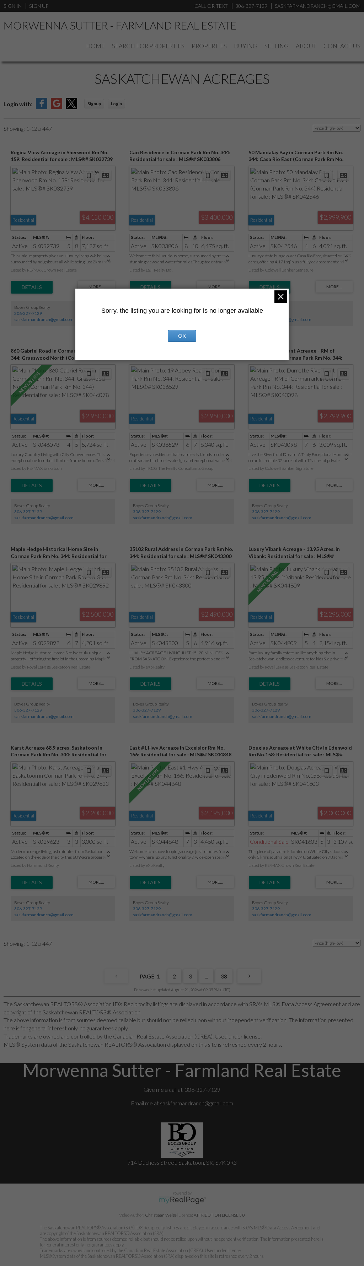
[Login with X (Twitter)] (71, 106)
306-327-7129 (28, 313)
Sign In (13, 6)
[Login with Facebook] (41, 106)
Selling (276, 46)
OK (182, 336)
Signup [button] (94, 103)
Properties (209, 46)
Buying (245, 46)
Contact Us (341, 46)
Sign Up (38, 6)
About (306, 46)
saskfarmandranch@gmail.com (44, 319)
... (206, 976)
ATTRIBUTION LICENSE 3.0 (219, 1215)
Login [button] (116, 103)
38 (224, 976)
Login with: (18, 104)
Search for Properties (148, 46)
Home (95, 46)
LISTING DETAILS (32, 287)
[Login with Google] (56, 106)
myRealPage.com (182, 1200)
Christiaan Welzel (161, 1215)
